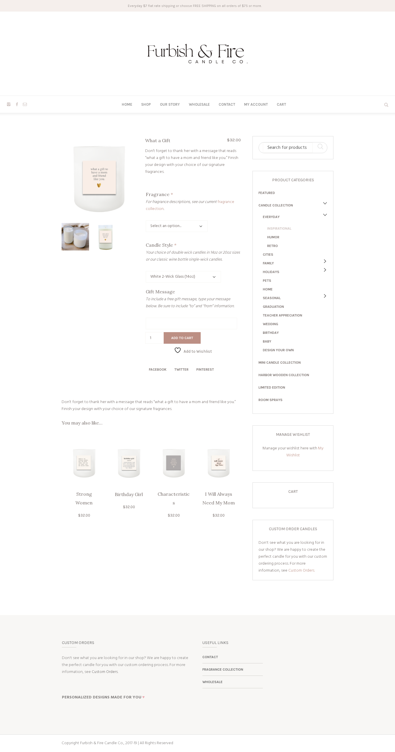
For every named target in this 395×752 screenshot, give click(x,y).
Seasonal (272, 298)
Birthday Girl (129, 494)
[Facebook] (17, 104)
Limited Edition (272, 387)
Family (268, 263)
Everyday (271, 217)
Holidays (271, 272)
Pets (267, 281)
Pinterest (205, 369)
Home (268, 289)
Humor (273, 237)
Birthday (271, 333)
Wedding (270, 324)
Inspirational (279, 228)
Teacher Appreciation (282, 315)
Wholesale (212, 682)
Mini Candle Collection (280, 363)
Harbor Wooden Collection (284, 375)
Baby (267, 341)
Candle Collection (276, 205)
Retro (272, 246)
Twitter (181, 369)
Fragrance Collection (222, 669)
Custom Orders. (301, 570)
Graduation (273, 307)
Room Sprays (271, 400)
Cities (268, 255)
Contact (210, 657)
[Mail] (25, 104)
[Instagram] (9, 104)
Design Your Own (278, 350)
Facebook (158, 369)
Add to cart (182, 338)
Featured (267, 193)
